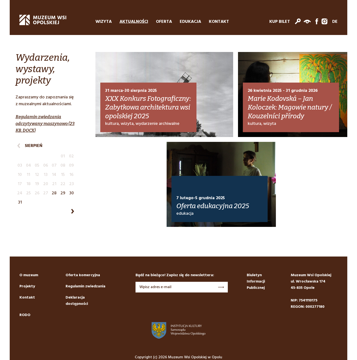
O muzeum (28, 275)
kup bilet (279, 21)
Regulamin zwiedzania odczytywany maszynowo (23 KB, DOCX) (45, 123)
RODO (24, 315)
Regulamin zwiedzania (85, 286)
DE (335, 21)
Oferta (164, 21)
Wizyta (103, 21)
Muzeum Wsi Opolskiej (43, 20)
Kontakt (219, 21)
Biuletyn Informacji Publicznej (256, 281)
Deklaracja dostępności (77, 300)
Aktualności (133, 21)
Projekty (27, 286)
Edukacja (190, 21)
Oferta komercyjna (83, 275)
